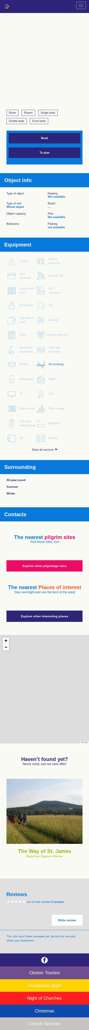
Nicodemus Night (44, 985)
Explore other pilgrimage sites (44, 566)
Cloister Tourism (44, 972)
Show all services (43, 449)
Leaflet (85, 742)
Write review (67, 920)
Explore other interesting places (44, 616)
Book (44, 138)
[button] (6, 640)
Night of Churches (44, 998)
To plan (44, 152)
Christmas (44, 1011)
